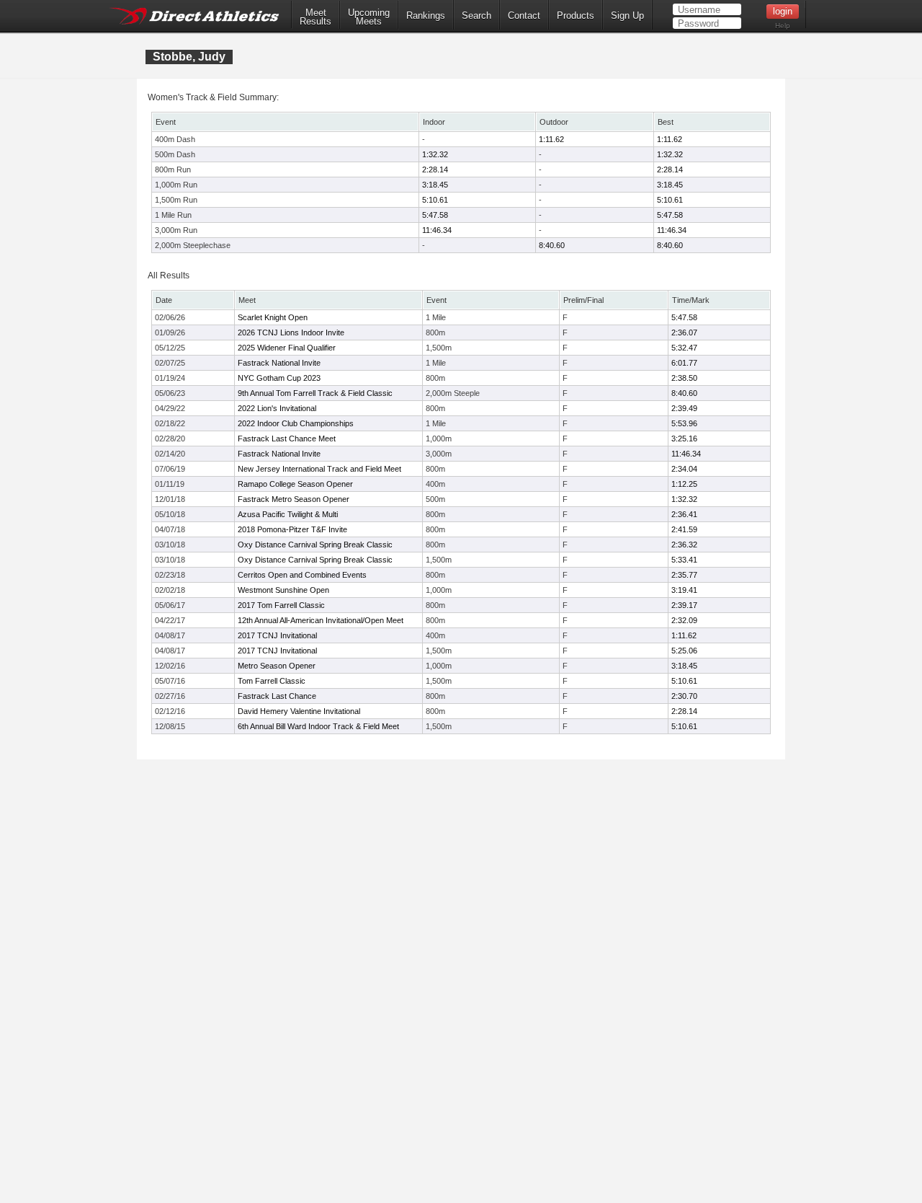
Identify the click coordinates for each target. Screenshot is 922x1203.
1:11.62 (551, 139)
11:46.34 (437, 230)
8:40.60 (552, 245)
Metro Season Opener (276, 665)
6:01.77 (684, 362)
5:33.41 (684, 559)
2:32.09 (684, 620)
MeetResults (315, 17)
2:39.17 (684, 605)
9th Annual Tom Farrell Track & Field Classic (315, 393)
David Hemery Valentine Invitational (299, 711)
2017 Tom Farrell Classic (281, 605)
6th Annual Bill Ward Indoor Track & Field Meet (318, 726)
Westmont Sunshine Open (283, 590)
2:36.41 (684, 514)
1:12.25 (684, 484)
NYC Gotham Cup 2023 (279, 378)
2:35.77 (684, 574)
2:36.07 (684, 332)
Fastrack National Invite (279, 362)
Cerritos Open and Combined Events (302, 574)
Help (782, 26)
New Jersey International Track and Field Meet (319, 468)
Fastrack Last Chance (277, 696)
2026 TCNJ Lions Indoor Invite (291, 332)
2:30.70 (684, 696)
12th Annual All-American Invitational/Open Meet (320, 620)
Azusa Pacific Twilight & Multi (288, 514)
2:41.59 (684, 529)
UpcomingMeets (369, 17)
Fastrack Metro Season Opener (293, 499)
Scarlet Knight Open (273, 317)
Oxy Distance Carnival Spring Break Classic (315, 544)
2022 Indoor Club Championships (296, 423)
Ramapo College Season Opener (295, 484)
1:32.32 (435, 154)
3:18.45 (435, 184)
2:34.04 (684, 468)
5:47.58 (435, 215)
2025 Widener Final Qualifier (287, 347)
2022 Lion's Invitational (277, 408)
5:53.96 (684, 423)
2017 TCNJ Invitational (277, 635)
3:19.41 (684, 590)
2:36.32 (684, 544)
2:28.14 (435, 169)
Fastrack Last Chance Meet (287, 438)
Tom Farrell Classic (271, 681)
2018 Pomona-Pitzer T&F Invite (292, 529)
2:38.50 (684, 378)
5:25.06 (684, 650)
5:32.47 (684, 347)
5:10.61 (435, 199)
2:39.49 (684, 408)
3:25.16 (684, 438)
